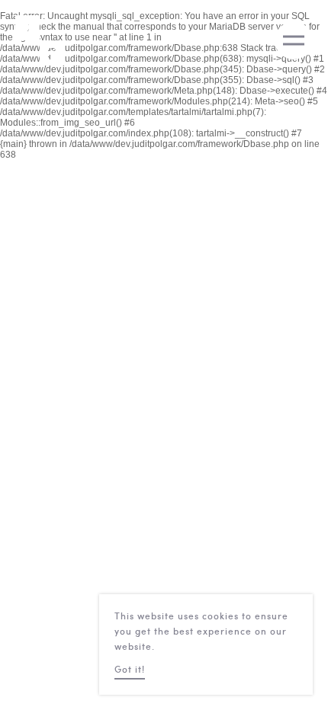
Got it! (129, 670)
